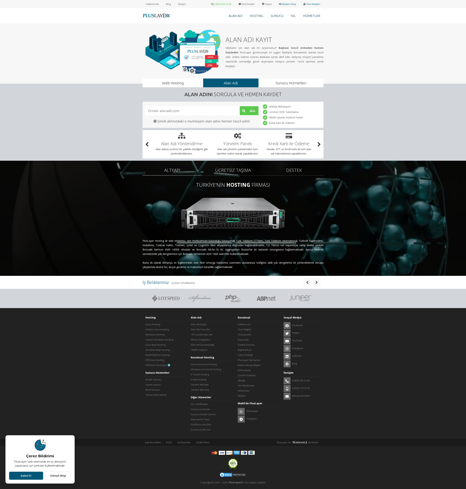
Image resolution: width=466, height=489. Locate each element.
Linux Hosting (152, 324)
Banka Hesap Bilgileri (249, 365)
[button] (147, 144)
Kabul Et (26, 475)
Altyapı (241, 380)
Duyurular (243, 339)
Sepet (268, 4)
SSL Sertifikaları (199, 404)
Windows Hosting (155, 334)
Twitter (296, 333)
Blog (168, 4)
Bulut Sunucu (152, 389)
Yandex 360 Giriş (200, 389)
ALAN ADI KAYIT (249, 39)
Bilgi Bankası (245, 349)
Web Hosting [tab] (173, 83)
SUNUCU (277, 15)
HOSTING (256, 15)
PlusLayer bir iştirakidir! (297, 442)
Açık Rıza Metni (153, 442)
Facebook (297, 325)
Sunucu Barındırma (156, 394)
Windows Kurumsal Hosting (206, 369)
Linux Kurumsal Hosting (204, 364)
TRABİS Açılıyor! (199, 349)
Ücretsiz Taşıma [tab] (233, 170)
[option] (233, 52)
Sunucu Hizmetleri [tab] (291, 83)
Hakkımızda (152, 4)
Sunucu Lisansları (200, 409)
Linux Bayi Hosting (155, 344)
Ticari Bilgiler (244, 329)
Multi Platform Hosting (157, 355)
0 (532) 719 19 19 (301, 388)
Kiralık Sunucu (153, 379)
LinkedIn (296, 356)
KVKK (169, 442)
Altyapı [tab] (172, 170)
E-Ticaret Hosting (200, 374)
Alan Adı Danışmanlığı (202, 344)
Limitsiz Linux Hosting (157, 329)
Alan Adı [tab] (231, 83)
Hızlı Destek (247, 4)
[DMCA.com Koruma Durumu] (233, 475)
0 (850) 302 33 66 (301, 380)
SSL (293, 15)
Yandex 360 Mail (200, 384)
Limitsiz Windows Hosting (159, 339)
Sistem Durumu (246, 344)
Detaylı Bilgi (58, 475)
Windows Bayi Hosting (157, 349)
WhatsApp (252, 411)
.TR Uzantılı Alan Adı (201, 334)
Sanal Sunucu (153, 384)
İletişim (182, 4)
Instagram (297, 348)
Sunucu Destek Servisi (203, 414)
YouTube (297, 340)
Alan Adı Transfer (200, 329)
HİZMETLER (311, 15)
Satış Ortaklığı (245, 355)
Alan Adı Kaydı (198, 324)
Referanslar (244, 370)
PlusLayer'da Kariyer (249, 360)
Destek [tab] (294, 170)
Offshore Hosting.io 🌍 (157, 365)
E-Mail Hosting (198, 379)
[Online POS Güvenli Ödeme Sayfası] (233, 452)
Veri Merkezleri (246, 385)
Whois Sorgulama (200, 339)
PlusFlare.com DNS (201, 424)
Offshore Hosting (154, 360)
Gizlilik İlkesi (202, 442)
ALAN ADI (235, 15)
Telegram (251, 418)
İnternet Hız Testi (200, 419)
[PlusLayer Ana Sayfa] (155, 18)
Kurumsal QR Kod (200, 429)
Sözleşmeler (244, 334)
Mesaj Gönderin (301, 396)
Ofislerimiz (244, 390)
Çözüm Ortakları (247, 375)
